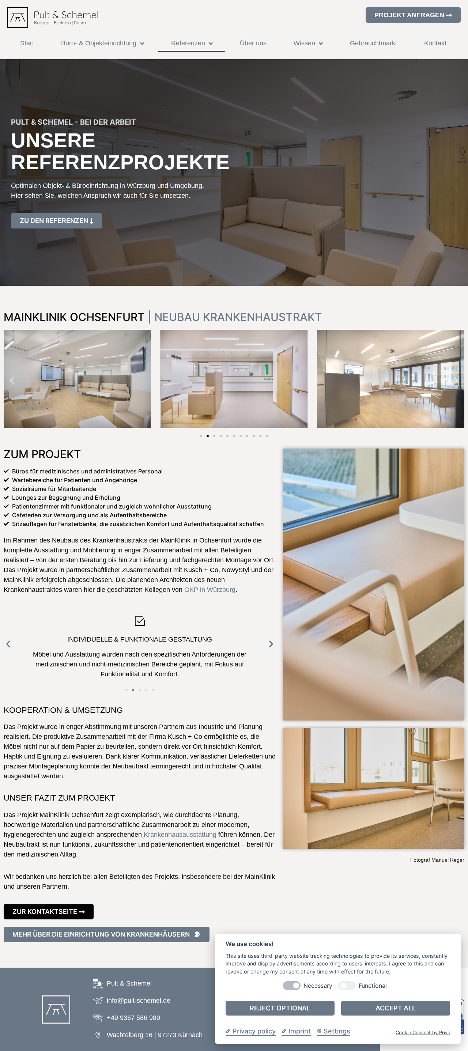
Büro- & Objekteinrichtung (98, 43)
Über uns (253, 43)
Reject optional (280, 1008)
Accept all (395, 1008)
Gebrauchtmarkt (373, 43)
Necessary (317, 985)
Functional (373, 985)
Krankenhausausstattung (180, 834)
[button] (11, 380)
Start (27, 43)
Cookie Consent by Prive (423, 1032)
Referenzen (188, 43)
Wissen (304, 43)
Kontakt (435, 43)
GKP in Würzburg (209, 589)
